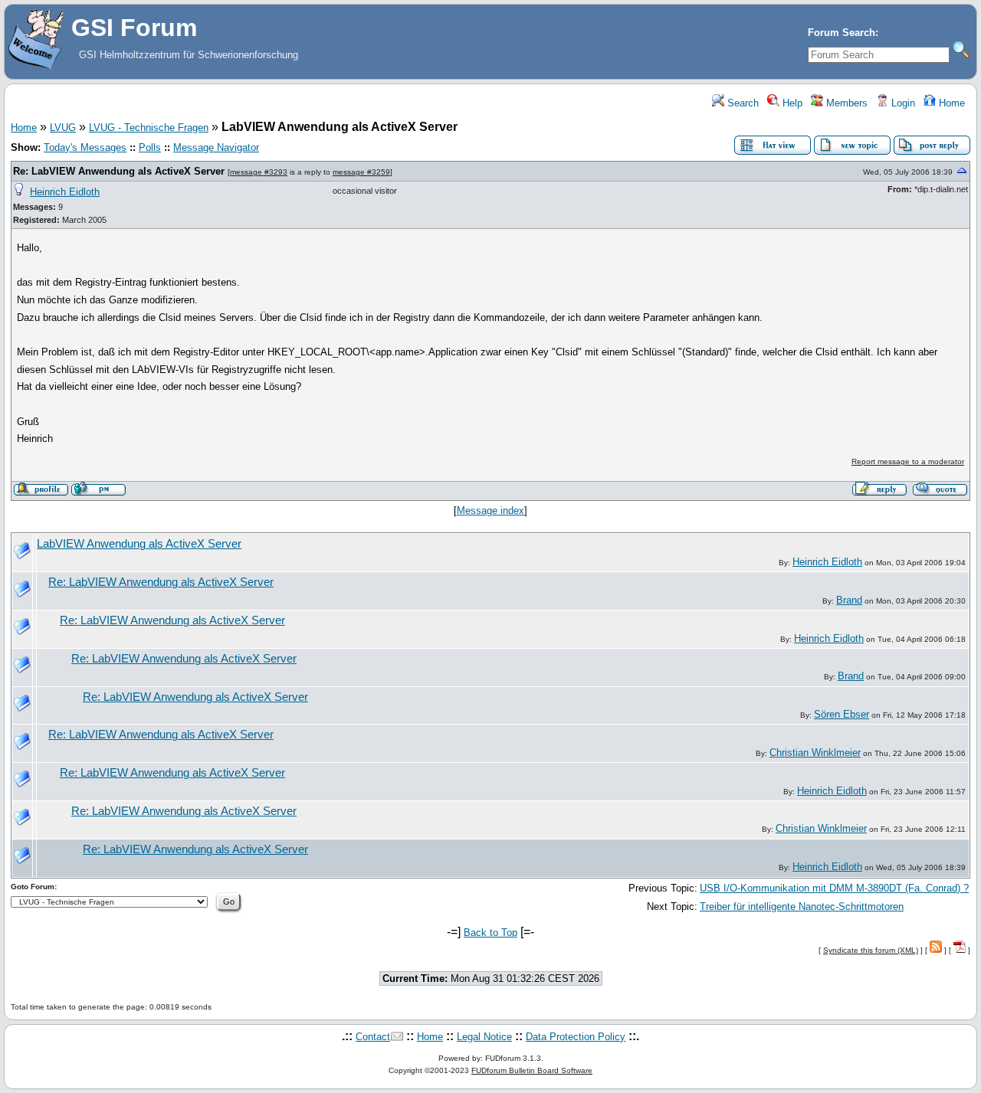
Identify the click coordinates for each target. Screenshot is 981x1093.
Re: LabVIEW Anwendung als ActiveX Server (119, 171)
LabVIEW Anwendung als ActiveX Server (139, 544)
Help (790, 103)
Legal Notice (484, 1036)
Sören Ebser (841, 714)
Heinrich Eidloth (65, 192)
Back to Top (490, 932)
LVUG (63, 127)
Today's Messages (85, 147)
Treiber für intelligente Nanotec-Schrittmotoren (802, 906)
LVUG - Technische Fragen (148, 127)
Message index (490, 510)
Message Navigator (216, 147)
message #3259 (361, 172)
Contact (373, 1036)
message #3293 (258, 172)
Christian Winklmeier (815, 752)
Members (845, 103)
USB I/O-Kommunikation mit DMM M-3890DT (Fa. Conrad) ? (834, 888)
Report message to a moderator (907, 461)
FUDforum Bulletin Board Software (531, 1070)
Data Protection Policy (575, 1036)
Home (950, 103)
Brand (849, 600)
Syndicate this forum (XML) (870, 950)
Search (741, 103)
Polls (150, 147)
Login (901, 103)
